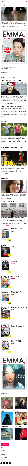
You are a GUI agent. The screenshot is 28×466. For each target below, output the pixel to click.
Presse (2, 448)
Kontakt (2, 460)
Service (2, 455)
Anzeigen (3, 450)
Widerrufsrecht (4, 453)
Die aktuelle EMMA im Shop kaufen (8, 67)
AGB (2, 451)
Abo (2, 445)
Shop (2, 447)
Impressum (3, 458)
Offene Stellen (4, 457)
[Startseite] (14, 1)
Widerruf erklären (5, 444)
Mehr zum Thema (23, 226)
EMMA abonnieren (4, 68)
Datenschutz (3, 454)
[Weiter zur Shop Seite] (14, 47)
